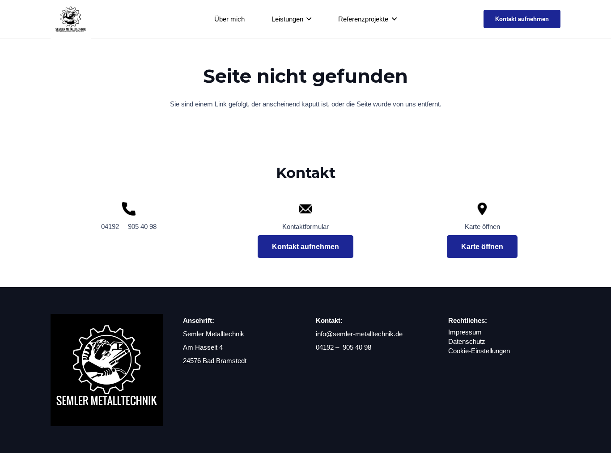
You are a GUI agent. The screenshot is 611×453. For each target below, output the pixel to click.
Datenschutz (466, 341)
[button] (307, 19)
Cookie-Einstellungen (479, 351)
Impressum (465, 332)
